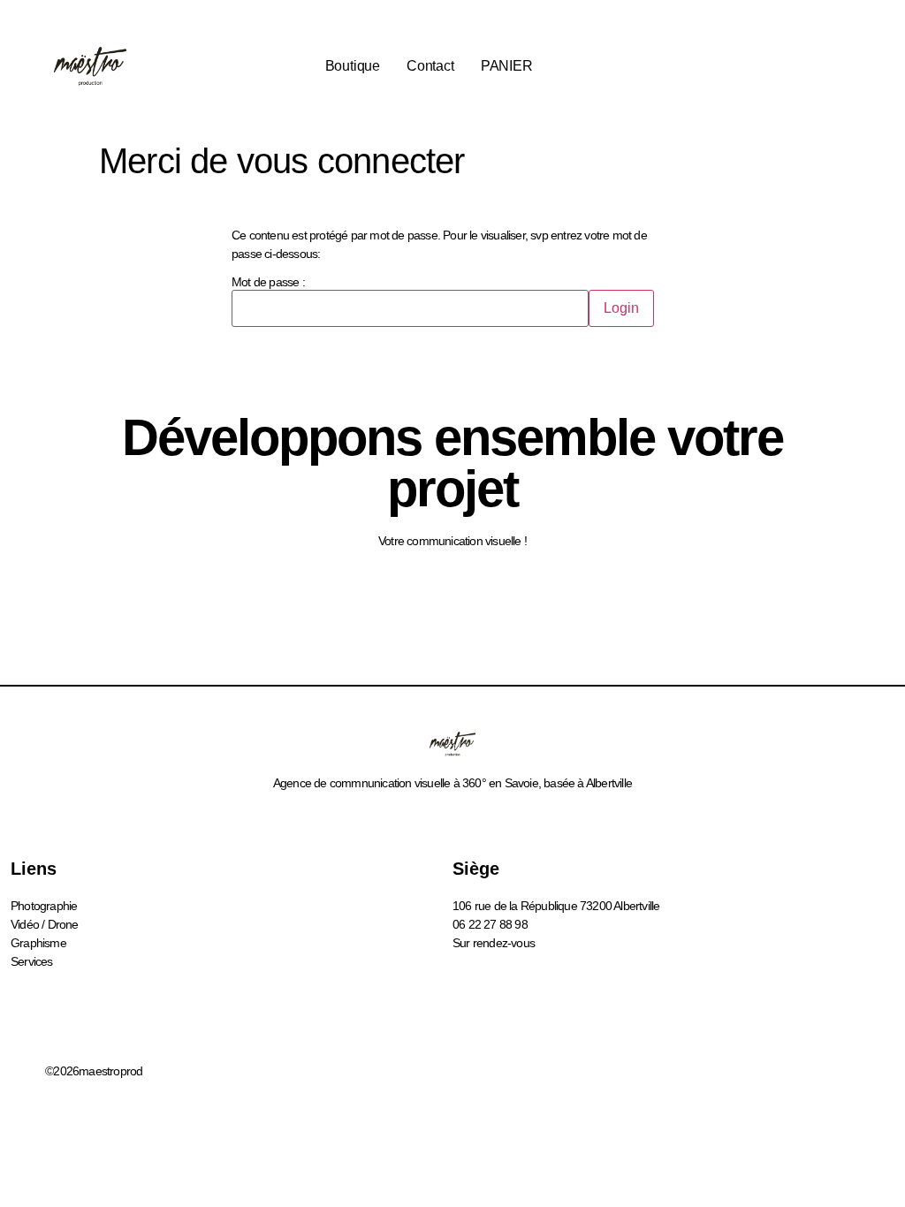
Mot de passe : (268, 282)
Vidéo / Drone (45, 924)
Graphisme (38, 943)
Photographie (44, 906)
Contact (430, 65)
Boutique (352, 65)
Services (32, 961)
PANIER (507, 65)
